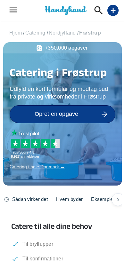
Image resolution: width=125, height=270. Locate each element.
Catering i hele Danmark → (37, 166)
